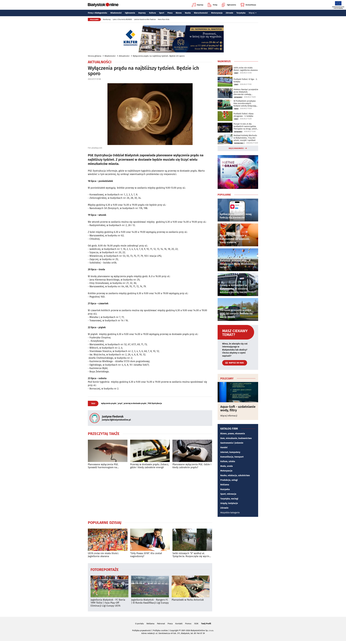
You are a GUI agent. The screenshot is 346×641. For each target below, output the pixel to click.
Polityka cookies (160, 630)
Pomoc (188, 623)
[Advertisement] (150, 494)
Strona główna (94, 56)
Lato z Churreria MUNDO (122, 19)
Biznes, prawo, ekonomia (232, 433)
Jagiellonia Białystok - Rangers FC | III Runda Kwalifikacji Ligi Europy (150, 601)
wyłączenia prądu (108, 403)
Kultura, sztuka (227, 461)
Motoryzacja (216, 13)
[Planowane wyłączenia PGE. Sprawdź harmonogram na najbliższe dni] (107, 451)
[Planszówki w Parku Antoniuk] (190, 586)
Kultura (152, 13)
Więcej (251, 13)
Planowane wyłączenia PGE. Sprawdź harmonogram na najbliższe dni (103, 466)
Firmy (215, 5)
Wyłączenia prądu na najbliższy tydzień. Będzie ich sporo (159, 56)
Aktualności (124, 56)
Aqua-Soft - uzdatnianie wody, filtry (237, 408)
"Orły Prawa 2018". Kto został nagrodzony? (146, 555)
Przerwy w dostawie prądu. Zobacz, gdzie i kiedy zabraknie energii (149, 466)
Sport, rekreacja (228, 494)
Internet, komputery (230, 452)
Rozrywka (225, 489)
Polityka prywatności (141, 630)
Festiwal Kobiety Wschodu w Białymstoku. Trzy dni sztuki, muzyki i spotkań (245, 137)
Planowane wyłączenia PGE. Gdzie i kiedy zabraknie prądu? (191, 466)
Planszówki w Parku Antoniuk (188, 599)
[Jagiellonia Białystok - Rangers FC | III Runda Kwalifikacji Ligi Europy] (150, 586)
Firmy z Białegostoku (97, 13)
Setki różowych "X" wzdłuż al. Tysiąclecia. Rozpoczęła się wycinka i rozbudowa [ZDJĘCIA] (192, 555)
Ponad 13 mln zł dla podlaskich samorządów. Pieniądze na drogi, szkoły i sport (246, 126)
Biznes (179, 13)
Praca (169, 13)
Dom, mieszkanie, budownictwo (236, 438)
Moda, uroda (226, 466)
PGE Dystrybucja (155, 403)
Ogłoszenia (231, 5)
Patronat (161, 623)
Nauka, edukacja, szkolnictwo (235, 475)
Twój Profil (206, 623)
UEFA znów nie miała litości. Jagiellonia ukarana (103, 555)
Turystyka (240, 13)
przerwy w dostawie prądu (135, 403)
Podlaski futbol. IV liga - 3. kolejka (245, 80)
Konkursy (107, 19)
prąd (120, 403)
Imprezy (200, 5)
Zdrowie (229, 13)
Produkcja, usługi (229, 480)
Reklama (224, 484)
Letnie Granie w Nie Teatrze (145, 19)
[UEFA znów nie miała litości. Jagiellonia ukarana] (107, 540)
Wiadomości (116, 13)
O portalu (139, 623)
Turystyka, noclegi (229, 498)
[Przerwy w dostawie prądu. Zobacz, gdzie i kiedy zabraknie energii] (150, 451)
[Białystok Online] (103, 5)
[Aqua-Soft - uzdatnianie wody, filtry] (238, 392)
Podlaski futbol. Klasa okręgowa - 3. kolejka (243, 114)
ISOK (196, 623)
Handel (223, 447)
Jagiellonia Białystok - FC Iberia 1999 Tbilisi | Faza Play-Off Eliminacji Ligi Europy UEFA (108, 602)
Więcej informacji (228, 415)
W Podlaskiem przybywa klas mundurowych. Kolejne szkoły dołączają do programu (245, 103)
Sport (161, 13)
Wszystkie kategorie (230, 512)
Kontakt (178, 623)
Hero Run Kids (163, 19)
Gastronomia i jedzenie (231, 443)
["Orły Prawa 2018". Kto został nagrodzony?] (150, 540)
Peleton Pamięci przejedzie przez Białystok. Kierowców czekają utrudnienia (246, 92)
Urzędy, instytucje (229, 503)
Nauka (188, 13)
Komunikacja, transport (232, 456)
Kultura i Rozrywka (239, 143)
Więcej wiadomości (236, 148)
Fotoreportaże (105, 569)
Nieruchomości (201, 13)
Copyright (174, 630)
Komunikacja (251, 5)
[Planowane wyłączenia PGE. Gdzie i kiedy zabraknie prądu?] (192, 451)
